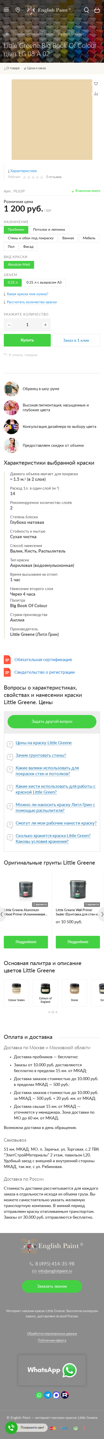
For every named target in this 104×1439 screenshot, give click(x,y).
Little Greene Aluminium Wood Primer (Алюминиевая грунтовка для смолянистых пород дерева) (24, 913)
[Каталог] (7, 34)
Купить (27, 340)
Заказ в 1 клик (76, 340)
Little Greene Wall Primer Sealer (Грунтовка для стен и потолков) (76, 913)
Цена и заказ (36, 68)
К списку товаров (23, 355)
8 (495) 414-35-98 (54, 1264)
